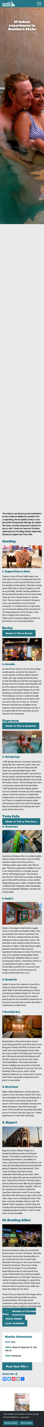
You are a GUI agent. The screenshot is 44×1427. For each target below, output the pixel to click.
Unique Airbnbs (13, 1318)
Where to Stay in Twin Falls (21, 821)
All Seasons (16, 1356)
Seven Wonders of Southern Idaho (19, 1313)
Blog (13, 1342)
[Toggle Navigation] (39, 3)
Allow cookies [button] (26, 1423)
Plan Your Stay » (17, 1366)
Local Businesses (14, 1323)
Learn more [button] (24, 1417)
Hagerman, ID (26, 1347)
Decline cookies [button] (11, 1423)
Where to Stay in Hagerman (20, 726)
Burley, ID (16, 1347)
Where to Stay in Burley (18, 633)
